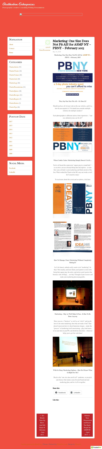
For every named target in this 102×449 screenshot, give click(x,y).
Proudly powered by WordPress (31, 444)
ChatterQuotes (14, 91)
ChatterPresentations (44, 50)
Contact (11, 48)
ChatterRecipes (14, 95)
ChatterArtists (13, 67)
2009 (10, 149)
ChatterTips (13, 107)
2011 (10, 141)
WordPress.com (62, 444)
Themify (78, 444)
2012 (10, 137)
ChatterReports (14, 99)
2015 (10, 125)
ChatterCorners (14, 75)
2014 (10, 129)
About (11, 44)
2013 (10, 133)
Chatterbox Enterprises (18, 4)
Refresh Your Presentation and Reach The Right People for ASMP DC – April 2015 (88, 425)
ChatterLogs (13, 83)
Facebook (12, 168)
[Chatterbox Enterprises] (51, 23)
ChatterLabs (13, 79)
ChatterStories (14, 103)
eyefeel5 (48, 47)
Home (11, 52)
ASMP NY (86, 55)
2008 (10, 153)
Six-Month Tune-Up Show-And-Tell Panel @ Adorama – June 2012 (42, 425)
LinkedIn (12, 172)
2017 (10, 121)
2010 (10, 145)
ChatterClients (14, 71)
